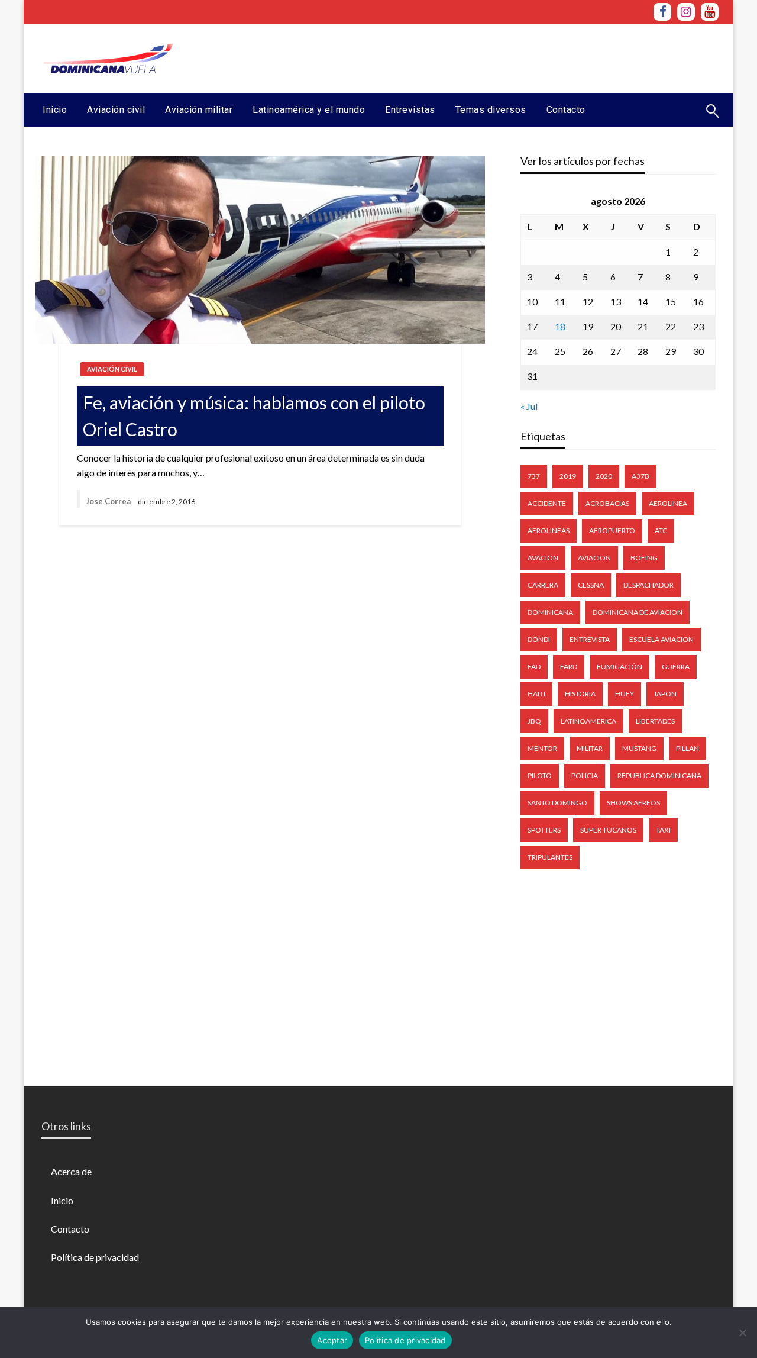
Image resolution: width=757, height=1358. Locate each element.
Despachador (648, 584)
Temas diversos (490, 109)
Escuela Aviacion (661, 639)
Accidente (547, 503)
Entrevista (590, 639)
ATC (661, 530)
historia (580, 693)
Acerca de (71, 1171)
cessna (591, 584)
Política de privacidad (95, 1257)
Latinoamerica (588, 721)
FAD (534, 666)
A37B (640, 476)
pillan (687, 748)
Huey (624, 693)
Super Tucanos (608, 829)
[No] (742, 1332)
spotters (544, 829)
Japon (665, 693)
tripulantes (550, 857)
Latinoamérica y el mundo (309, 109)
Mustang (639, 748)
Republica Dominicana (659, 775)
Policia (584, 775)
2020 (604, 476)
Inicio (55, 109)
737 (534, 476)
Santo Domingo (557, 802)
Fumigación (619, 666)
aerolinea (668, 503)
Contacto (565, 109)
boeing (644, 557)
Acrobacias (607, 503)
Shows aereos (633, 802)
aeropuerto (612, 530)
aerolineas (549, 530)
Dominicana (550, 612)
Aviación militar (198, 109)
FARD (568, 666)
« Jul (529, 406)
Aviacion (594, 557)
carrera (543, 584)
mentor (542, 748)
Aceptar (332, 1340)
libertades (655, 721)
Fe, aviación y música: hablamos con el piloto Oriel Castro (254, 416)
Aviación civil (116, 109)
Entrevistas (410, 109)
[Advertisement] (503, 56)
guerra (676, 666)
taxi (663, 829)
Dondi (539, 639)
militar (590, 748)
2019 (567, 476)
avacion (543, 557)
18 (560, 326)
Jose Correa (108, 501)
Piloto (540, 775)
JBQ (534, 721)
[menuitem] (55, 110)
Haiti (536, 693)
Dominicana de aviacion (637, 612)
